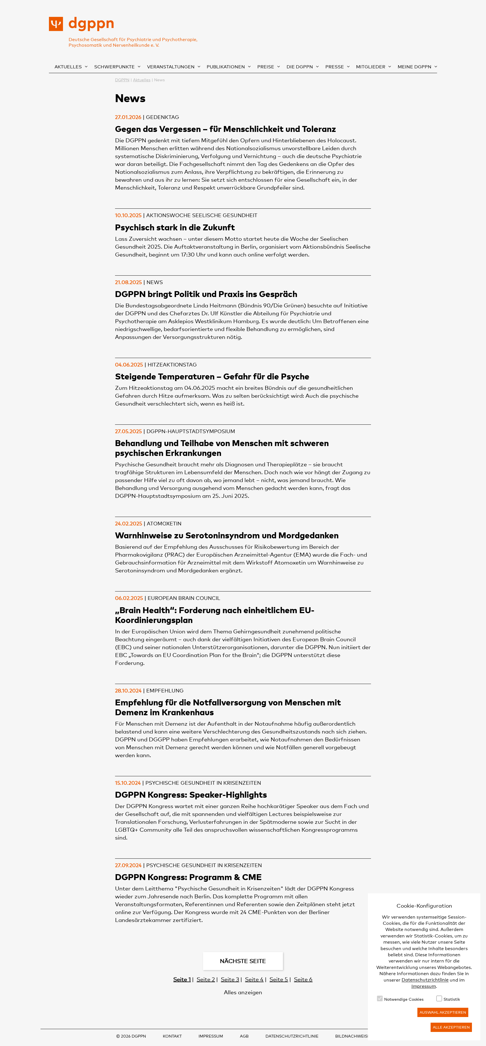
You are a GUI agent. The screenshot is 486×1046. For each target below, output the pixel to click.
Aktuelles (68, 66)
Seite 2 (206, 979)
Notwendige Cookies (404, 999)
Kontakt (172, 1036)
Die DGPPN (300, 66)
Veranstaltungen (171, 66)
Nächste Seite (243, 961)
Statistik (452, 999)
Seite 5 (278, 979)
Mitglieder (370, 66)
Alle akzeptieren (451, 1027)
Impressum (423, 986)
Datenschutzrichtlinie (425, 980)
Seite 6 (303, 979)
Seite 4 (254, 979)
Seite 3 (230, 979)
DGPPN (122, 79)
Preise (265, 66)
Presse (334, 66)
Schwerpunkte (114, 66)
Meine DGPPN (414, 66)
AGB (244, 1036)
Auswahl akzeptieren (443, 1012)
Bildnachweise (352, 1036)
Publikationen (226, 66)
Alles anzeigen (243, 992)
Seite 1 (182, 979)
